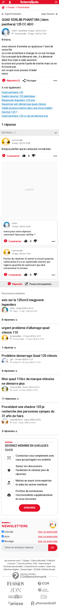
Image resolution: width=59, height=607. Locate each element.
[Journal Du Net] (16, 590)
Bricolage (9, 541)
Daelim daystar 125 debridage (18, 96)
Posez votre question (40, 284)
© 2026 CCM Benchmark (44, 569)
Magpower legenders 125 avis (18, 100)
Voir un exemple (48, 531)
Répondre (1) (13, 80)
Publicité (51, 560)
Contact (12, 563)
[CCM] (43, 584)
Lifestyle (8, 531)
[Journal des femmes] (16, 584)
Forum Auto (24, 7)
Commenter (13, 156)
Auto (7, 536)
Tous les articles (24, 563)
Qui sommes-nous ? (13, 560)
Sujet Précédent (13, 14)
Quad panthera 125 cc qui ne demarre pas (25, 115)
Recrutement (45, 563)
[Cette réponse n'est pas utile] (33, 156)
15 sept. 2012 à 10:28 (20, 143)
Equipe (26, 560)
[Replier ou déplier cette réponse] (55, 132)
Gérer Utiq (51, 566)
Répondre (17, 284)
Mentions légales (11, 569)
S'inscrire (29, 507)
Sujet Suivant (47, 14)
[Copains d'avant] (16, 597)
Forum (11, 7)
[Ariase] (16, 603)
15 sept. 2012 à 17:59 (37, 33)
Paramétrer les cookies (35, 566)
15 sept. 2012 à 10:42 (21, 226)
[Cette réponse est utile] (24, 156)
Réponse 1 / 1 (9, 132)
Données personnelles (13, 566)
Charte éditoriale (38, 560)
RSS (35, 563)
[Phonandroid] (43, 603)
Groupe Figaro (26, 569)
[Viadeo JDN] (43, 597)
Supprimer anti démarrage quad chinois (24, 104)
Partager (31, 80)
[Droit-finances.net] (43, 590)
